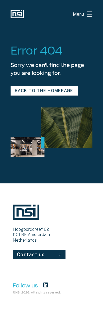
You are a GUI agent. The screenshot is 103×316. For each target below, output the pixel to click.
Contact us (31, 254)
